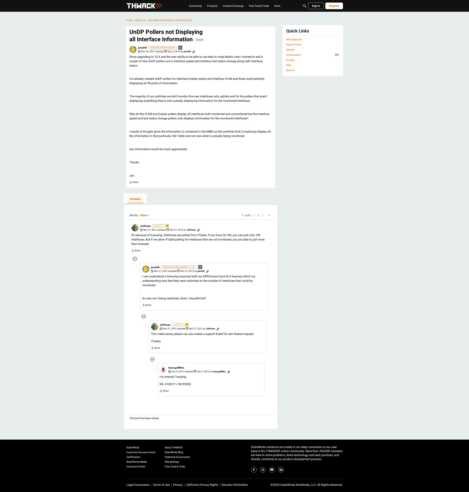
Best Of (290, 70)
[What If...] (180, 48)
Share (133, 182)
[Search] (304, 6)
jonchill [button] (142, 47)
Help (288, 65)
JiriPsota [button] (145, 226)
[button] (133, 49)
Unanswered (312, 54)
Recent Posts (293, 44)
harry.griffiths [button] (176, 367)
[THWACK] (144, 6)
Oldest (144, 215)
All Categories (294, 39)
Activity (290, 49)
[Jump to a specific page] (269, 215)
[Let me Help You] (167, 226)
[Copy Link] (193, 51)
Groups (290, 59)
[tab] (135, 199)
